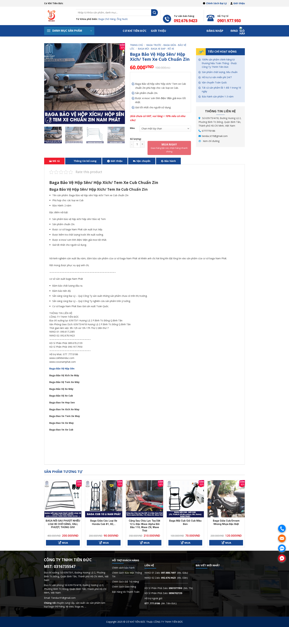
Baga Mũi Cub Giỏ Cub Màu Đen (185, 522)
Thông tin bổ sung (85, 161)
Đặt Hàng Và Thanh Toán (125, 591)
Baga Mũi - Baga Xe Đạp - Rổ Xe (156, 48)
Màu (132, 128)
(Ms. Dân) (174, 577)
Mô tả (56, 161)
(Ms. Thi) (181, 588)
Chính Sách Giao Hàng (124, 586)
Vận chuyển (143, 161)
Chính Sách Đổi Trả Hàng (125, 581)
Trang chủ (136, 45)
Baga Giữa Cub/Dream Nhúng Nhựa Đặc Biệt (226, 522)
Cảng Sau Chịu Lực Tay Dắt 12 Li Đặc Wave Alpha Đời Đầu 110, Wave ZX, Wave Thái (144, 525)
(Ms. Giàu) (174, 572)
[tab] (54, 161)
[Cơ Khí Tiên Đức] (57, 16)
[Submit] (154, 12)
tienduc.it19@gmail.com (215, 136)
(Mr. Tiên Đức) (160, 603)
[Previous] (50, 83)
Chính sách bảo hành (123, 567)
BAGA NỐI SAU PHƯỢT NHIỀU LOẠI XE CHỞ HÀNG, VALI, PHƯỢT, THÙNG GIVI (63, 524)
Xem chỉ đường (210, 141)
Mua (65, 542)
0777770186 (208, 130)
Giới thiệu (239, 3)
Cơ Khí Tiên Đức (135, 31)
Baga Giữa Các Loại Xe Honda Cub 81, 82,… (103, 522)
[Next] (119, 83)
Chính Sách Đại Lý (216, 3)
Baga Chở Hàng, (107, 19)
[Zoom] (48, 120)
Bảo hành (170, 161)
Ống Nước (122, 19)
